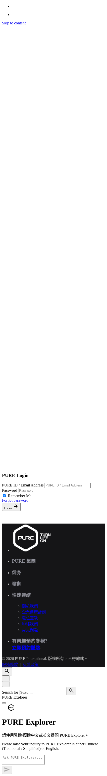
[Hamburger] (4, 29)
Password (10, 490)
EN (14, 246)
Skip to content (14, 23)
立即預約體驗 (26, 647)
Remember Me (19, 496)
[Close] (5, 678)
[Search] (7, 231)
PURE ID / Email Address (23, 485)
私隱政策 (31, 403)
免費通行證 (22, 465)
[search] (71, 691)
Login (8, 508)
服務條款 (10, 403)
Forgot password (15, 500)
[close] (5, 210)
